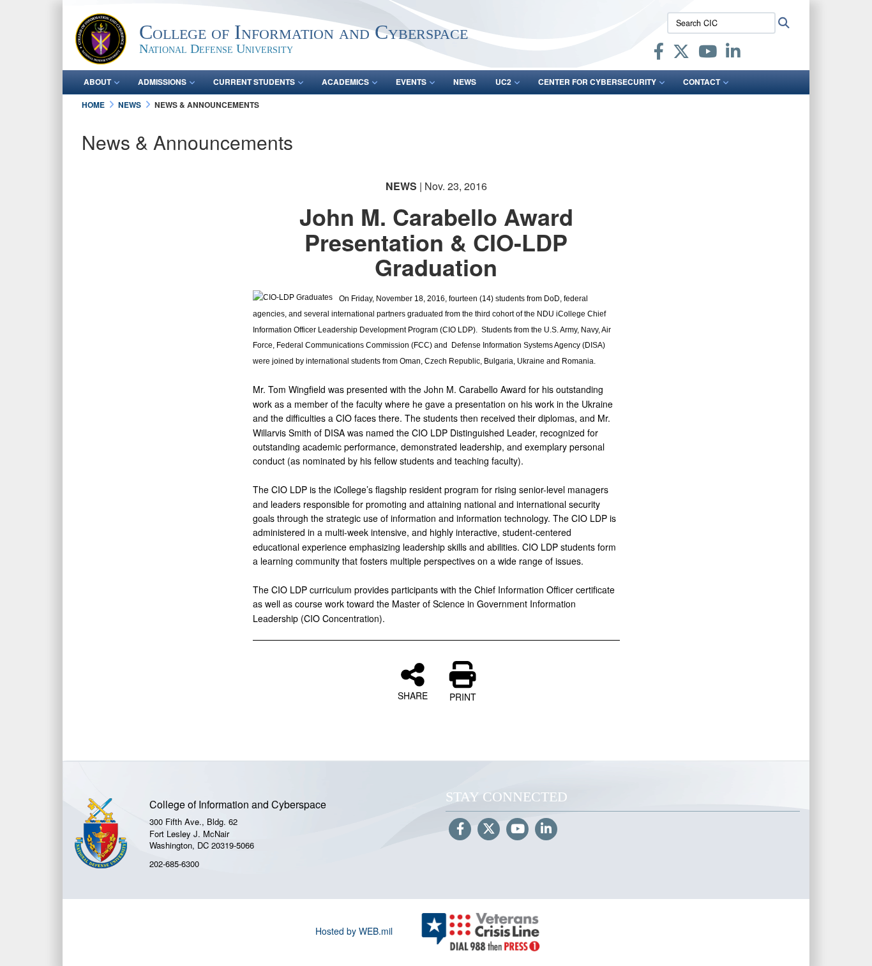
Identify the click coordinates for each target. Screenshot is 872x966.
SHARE (413, 695)
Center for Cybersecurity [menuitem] (597, 81)
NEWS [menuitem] (464, 81)
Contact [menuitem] (701, 81)
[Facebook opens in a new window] (659, 53)
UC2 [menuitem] (503, 81)
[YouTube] (707, 53)
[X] (681, 53)
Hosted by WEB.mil (354, 931)
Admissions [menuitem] (162, 81)
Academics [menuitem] (345, 81)
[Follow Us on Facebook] (460, 829)
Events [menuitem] (411, 81)
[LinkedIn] (733, 53)
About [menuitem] (97, 81)
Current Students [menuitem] (254, 81)
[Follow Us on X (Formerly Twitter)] (488, 829)
